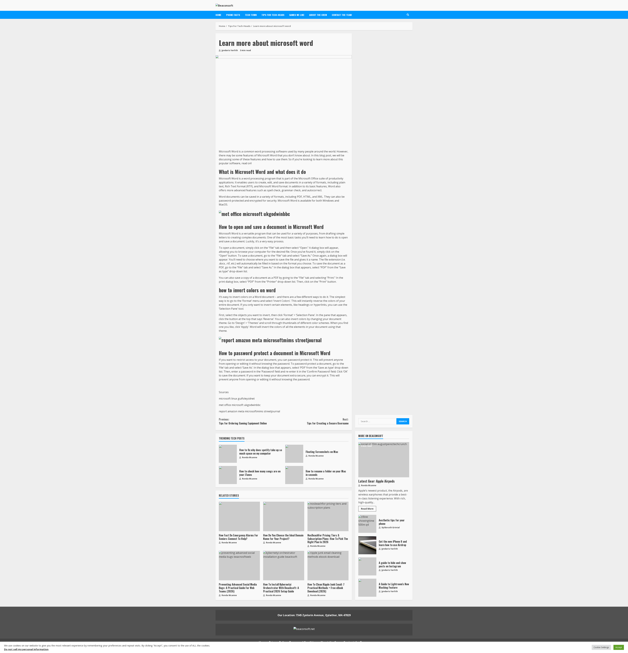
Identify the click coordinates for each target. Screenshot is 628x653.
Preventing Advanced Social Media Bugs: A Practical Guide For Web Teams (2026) (239, 565)
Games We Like (296, 15)
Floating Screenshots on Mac (294, 454)
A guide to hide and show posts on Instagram (367, 567)
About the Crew (318, 15)
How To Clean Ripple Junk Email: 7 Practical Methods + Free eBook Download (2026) (328, 565)
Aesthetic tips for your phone (367, 524)
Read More (367, 508)
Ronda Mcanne (249, 457)
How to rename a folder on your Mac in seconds (294, 475)
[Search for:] (377, 421)
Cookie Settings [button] (601, 647)
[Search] (408, 15)
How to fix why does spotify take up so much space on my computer (228, 454)
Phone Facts (233, 15)
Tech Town (251, 15)
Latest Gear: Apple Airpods (383, 459)
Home (218, 15)
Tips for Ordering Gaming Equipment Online (243, 421)
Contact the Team (342, 15)
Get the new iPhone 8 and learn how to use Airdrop (367, 545)
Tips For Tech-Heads (273, 15)
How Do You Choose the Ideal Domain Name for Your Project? (283, 516)
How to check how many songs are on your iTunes (228, 475)
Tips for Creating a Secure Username (327, 421)
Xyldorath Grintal (390, 527)
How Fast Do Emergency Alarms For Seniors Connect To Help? (239, 516)
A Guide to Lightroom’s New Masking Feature (367, 588)
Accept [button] (618, 647)
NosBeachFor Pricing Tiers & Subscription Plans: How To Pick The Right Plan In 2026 (328, 516)
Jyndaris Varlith (229, 50)
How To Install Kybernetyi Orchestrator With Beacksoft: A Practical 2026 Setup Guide (283, 565)
